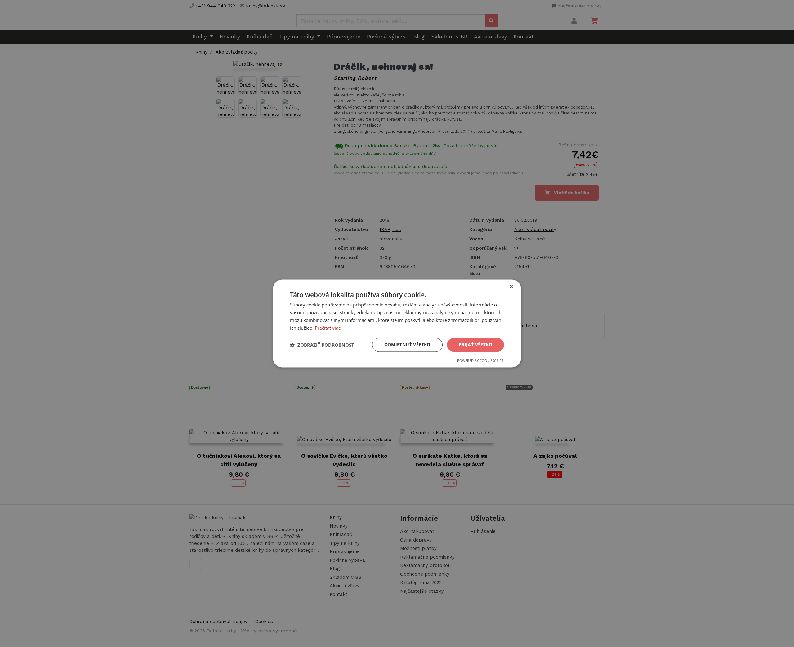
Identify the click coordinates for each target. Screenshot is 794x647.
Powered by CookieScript (480, 361)
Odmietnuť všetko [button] (407, 345)
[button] (323, 344)
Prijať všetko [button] (475, 345)
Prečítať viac (328, 328)
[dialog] (397, 323)
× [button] (511, 286)
